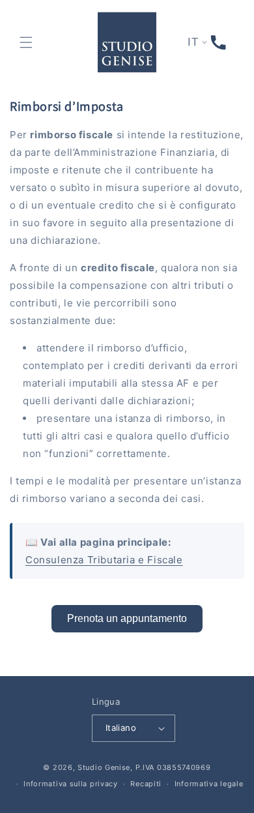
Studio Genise (104, 767)
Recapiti (146, 783)
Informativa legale (209, 783)
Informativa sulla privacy (70, 783)
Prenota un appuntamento (127, 618)
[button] (26, 42)
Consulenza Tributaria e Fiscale (104, 560)
